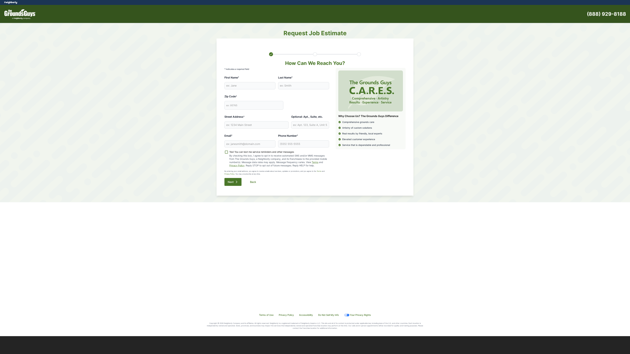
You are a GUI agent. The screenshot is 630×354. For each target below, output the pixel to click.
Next (231, 182)
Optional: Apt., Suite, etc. (307, 116)
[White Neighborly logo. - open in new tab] (11, 2)
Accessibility (306, 315)
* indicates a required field (236, 69)
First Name (231, 77)
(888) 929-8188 (606, 14)
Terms (315, 162)
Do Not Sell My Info (328, 315)
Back (253, 182)
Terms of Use (266, 315)
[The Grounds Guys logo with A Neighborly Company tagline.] (21, 14)
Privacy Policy (236, 165)
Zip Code (230, 96)
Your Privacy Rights (360, 315)
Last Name (285, 77)
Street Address (234, 116)
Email (228, 135)
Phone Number (288, 135)
